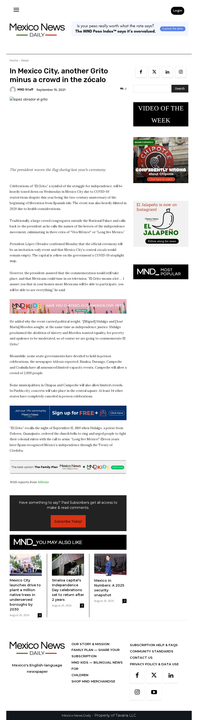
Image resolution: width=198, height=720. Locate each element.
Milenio (43, 482)
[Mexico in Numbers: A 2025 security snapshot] (110, 565)
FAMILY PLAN (82, 650)
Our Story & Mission (90, 644)
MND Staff (25, 89)
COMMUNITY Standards (151, 651)
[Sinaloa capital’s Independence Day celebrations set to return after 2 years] (68, 565)
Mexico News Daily (76, 715)
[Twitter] (154, 72)
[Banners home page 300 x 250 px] (160, 187)
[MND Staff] (13, 89)
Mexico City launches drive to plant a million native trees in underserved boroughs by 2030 (25, 595)
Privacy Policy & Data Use (154, 664)
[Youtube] (154, 692)
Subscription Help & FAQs (154, 645)
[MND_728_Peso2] (129, 40)
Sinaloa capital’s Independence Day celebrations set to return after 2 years (68, 590)
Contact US (141, 657)
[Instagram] (180, 72)
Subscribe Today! (68, 521)
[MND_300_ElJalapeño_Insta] (160, 250)
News (25, 60)
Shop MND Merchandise (93, 681)
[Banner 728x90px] (68, 306)
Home (14, 60)
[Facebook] (140, 72)
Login (177, 10)
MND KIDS (80, 662)
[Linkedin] (167, 72)
